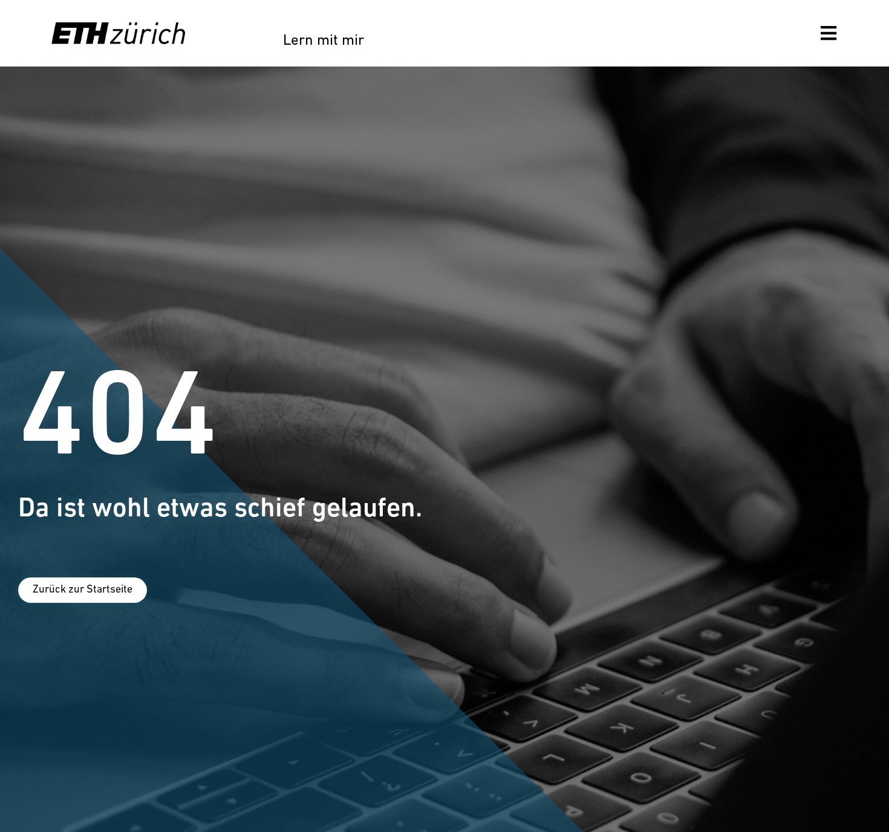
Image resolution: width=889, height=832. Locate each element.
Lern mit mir (323, 40)
